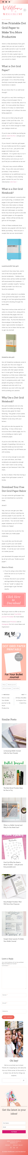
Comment (5, 965)
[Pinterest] (9, 2)
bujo (4, 684)
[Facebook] (3, 2)
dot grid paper (7, 688)
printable (16, 688)
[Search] (23, 1080)
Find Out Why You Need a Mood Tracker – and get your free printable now (13, 864)
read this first (11, 136)
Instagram (5, 624)
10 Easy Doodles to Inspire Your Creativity (21, 699)
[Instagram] (6, 2)
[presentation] (14, 735)
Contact (7, 1145)
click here (13, 182)
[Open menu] (24, 10)
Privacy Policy (18, 1145)
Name (4, 995)
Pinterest (13, 622)
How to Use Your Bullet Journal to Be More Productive (6, 701)
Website (5, 1011)
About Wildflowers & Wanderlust (14, 1142)
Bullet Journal (6, 19)
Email (4, 1003)
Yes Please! (14, 1131)
